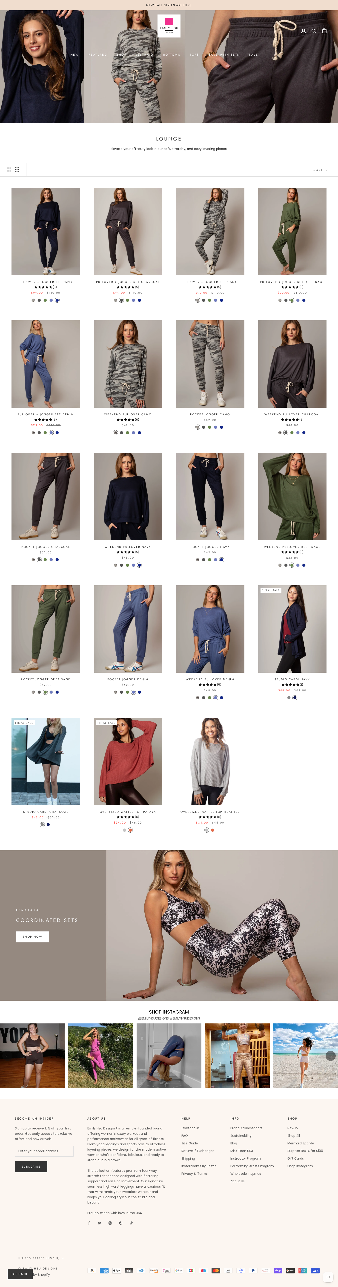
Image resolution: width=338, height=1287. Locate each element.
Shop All (293, 1135)
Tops (194, 54)
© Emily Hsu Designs (38, 1269)
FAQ (184, 1135)
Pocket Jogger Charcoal (45, 547)
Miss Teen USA (241, 1151)
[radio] (33, 300)
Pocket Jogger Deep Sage (45, 679)
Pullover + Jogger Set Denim (45, 414)
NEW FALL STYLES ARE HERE (169, 5)
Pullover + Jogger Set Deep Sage (292, 282)
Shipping (188, 1158)
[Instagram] (110, 1223)
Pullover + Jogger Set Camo (210, 282)
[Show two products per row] (9, 169)
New (74, 54)
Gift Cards (295, 1158)
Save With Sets (224, 54)
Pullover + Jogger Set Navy (46, 282)
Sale (253, 54)
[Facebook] (89, 1223)
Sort (318, 170)
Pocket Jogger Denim (128, 679)
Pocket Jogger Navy (210, 547)
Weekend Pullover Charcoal (292, 414)
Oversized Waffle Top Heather (210, 812)
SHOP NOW (32, 937)
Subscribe (31, 1167)
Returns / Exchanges (197, 1151)
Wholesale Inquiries (245, 1173)
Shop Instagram (300, 1166)
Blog (233, 1143)
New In (292, 1128)
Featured (98, 54)
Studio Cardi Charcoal (45, 812)
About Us (237, 1181)
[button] (43, 287)
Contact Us (190, 1128)
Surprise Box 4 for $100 (305, 1151)
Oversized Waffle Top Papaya (128, 812)
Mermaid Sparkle (300, 1143)
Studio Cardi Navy (292, 679)
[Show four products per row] (17, 169)
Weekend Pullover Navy (128, 547)
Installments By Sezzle (199, 1166)
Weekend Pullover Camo (128, 414)
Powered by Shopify (34, 1274)
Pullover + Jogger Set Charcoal (128, 282)
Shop (121, 54)
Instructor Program (245, 1158)
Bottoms (171, 54)
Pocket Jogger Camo (210, 414)
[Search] (314, 30)
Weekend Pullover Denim (210, 679)
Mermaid (145, 54)
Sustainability (241, 1135)
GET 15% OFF (20, 1274)
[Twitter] (99, 1223)
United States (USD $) (39, 1258)
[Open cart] (324, 30)
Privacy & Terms (194, 1173)
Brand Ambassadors (246, 1128)
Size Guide (189, 1143)
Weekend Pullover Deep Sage (292, 547)
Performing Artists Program (252, 1166)
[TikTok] (131, 1223)
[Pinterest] (120, 1223)
